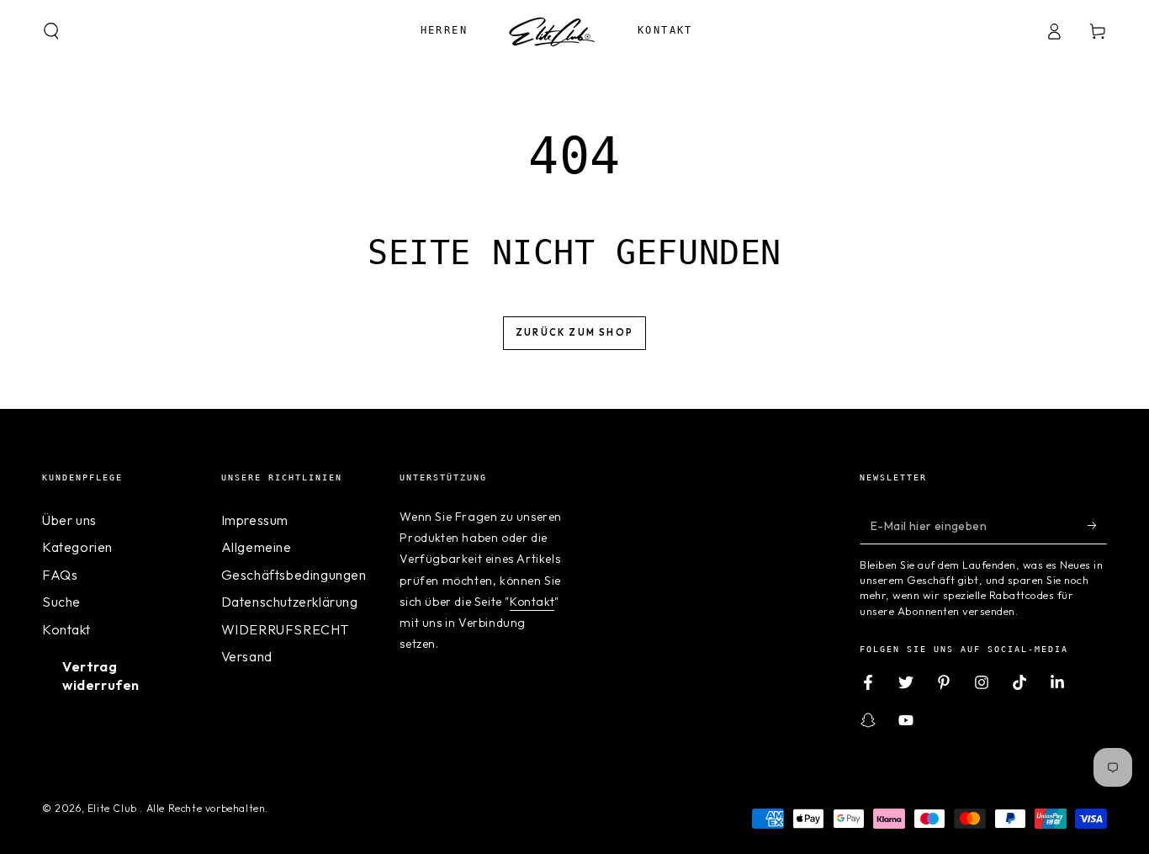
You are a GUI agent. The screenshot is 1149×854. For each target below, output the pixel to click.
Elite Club (113, 808)
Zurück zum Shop (574, 332)
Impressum (255, 520)
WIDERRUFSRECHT (285, 629)
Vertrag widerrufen (101, 675)
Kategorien (77, 546)
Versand (247, 656)
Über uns (69, 520)
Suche (61, 601)
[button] (51, 31)
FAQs (59, 574)
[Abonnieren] (1097, 525)
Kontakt (66, 629)
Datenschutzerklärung (289, 601)
